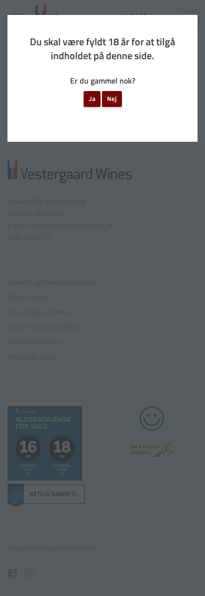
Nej (112, 98)
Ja (92, 98)
